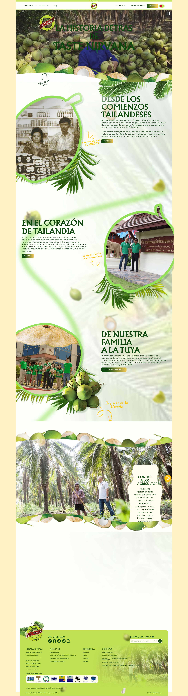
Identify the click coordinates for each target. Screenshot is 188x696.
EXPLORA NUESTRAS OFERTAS (114, 370)
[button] (31, 6)
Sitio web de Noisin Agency (154, 692)
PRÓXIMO (107, 141)
